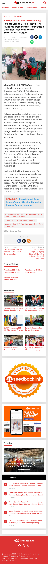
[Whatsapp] (32, 42)
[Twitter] (24, 241)
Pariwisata (16, 39)
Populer (13, 477)
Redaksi (5, 556)
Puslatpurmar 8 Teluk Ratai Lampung (22, 20)
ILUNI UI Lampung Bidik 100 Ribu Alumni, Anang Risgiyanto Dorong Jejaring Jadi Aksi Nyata (13, 329)
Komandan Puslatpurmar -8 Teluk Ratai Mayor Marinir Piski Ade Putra (23, 215)
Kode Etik (14, 556)
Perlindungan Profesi (9, 558)
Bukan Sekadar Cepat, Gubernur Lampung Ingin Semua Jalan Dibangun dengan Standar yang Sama (26, 503)
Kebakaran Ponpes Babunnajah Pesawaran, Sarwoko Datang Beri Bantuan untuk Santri (13, 349)
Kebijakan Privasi (8, 560)
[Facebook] (19, 241)
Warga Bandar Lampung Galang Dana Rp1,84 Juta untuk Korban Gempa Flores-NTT (13, 309)
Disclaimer (24, 556)
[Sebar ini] (32, 37)
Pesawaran (7, 41)
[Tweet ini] (36, 37)
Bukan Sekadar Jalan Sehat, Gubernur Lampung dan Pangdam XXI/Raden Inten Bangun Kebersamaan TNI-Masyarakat (34, 329)
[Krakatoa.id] (24, 2)
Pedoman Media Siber (28, 558)
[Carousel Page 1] (19, 469)
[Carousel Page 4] (28, 469)
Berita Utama (8, 39)
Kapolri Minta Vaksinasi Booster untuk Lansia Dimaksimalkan (13, 250)
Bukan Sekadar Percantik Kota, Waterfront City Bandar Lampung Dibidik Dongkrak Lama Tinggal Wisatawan (26, 512)
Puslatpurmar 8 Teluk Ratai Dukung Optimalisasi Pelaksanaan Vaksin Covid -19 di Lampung (33, 271)
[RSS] (29, 241)
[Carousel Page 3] (25, 469)
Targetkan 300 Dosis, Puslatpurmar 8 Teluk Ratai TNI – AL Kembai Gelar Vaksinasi (12, 271)
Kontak (34, 554)
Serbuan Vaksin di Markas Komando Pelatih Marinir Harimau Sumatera (13, 278)
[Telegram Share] (40, 37)
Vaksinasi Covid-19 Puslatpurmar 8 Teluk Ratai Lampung (24, 225)
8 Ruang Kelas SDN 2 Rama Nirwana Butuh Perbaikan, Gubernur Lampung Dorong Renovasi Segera (25, 521)
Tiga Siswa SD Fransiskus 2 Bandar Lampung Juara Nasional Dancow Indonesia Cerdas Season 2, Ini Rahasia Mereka (34, 349)
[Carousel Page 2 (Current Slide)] (22, 469)
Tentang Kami (24, 554)
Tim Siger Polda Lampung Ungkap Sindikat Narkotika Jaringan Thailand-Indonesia (36, 252)
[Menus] (4, 3)
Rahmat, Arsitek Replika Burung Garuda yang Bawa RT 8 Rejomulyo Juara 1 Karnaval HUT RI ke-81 (34, 309)
